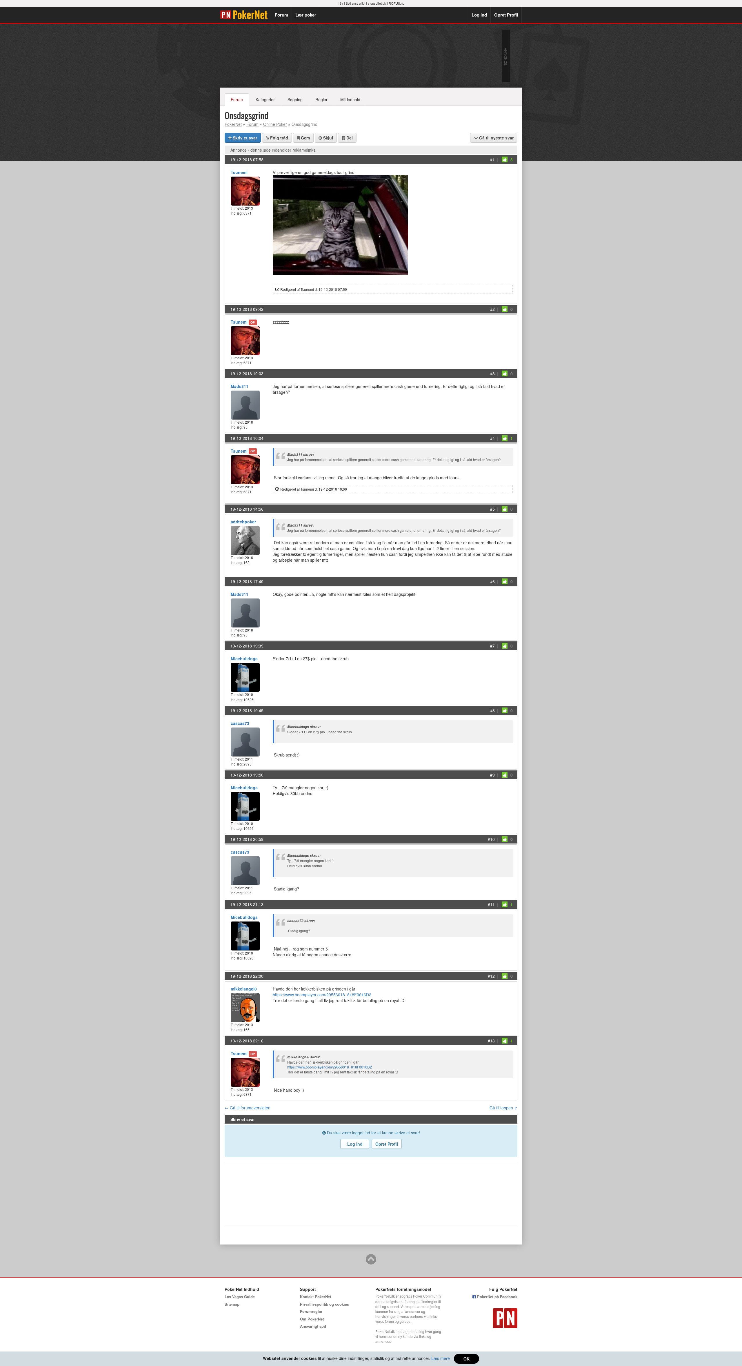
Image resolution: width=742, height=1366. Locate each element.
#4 (492, 438)
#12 (491, 976)
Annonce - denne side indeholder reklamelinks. (273, 150)
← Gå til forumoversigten (247, 1108)
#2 (492, 309)
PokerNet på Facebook (496, 1296)
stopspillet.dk (377, 3)
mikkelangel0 (244, 989)
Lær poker (305, 15)
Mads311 (239, 386)
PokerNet (245, 15)
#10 (491, 839)
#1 (492, 159)
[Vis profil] (245, 190)
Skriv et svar (244, 138)
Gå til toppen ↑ (503, 1108)
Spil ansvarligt (355, 3)
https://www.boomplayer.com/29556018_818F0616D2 (322, 994)
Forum (281, 15)
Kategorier (265, 99)
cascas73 (240, 723)
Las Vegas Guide (240, 1296)
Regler (321, 99)
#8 (492, 710)
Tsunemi (239, 172)
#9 (492, 775)
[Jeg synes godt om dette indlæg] (505, 159)
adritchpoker (243, 522)
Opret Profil (506, 15)
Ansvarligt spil (313, 1326)
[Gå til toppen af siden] (371, 1262)
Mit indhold (350, 99)
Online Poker (275, 124)
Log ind (479, 15)
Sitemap (232, 1304)
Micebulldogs (244, 658)
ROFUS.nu (396, 3)
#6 (492, 581)
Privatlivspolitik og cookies (324, 1304)
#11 (491, 904)
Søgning (295, 99)
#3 (492, 373)
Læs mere (440, 1358)
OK (466, 1359)
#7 (492, 646)
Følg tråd (278, 138)
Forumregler (311, 1311)
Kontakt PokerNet (315, 1296)
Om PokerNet (312, 1319)
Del (349, 138)
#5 (492, 509)
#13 (491, 1041)
